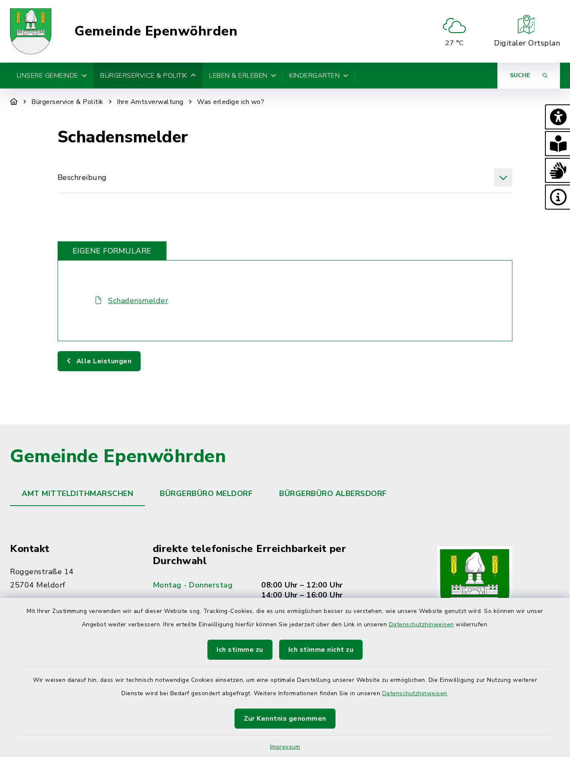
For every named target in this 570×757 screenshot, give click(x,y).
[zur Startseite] (30, 31)
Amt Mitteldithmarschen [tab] (77, 494)
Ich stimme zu (240, 649)
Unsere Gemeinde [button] (47, 75)
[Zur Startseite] (14, 102)
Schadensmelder (138, 301)
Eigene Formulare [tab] (112, 251)
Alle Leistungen (102, 361)
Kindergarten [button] (314, 75)
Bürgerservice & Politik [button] (143, 75)
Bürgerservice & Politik (67, 101)
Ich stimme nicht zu (321, 649)
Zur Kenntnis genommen (285, 718)
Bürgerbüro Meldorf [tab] (206, 494)
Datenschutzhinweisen (421, 624)
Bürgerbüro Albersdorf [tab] (333, 494)
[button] (557, 116)
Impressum (285, 747)
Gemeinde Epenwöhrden (155, 31)
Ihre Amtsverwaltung (150, 101)
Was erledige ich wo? (230, 101)
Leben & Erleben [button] (238, 75)
